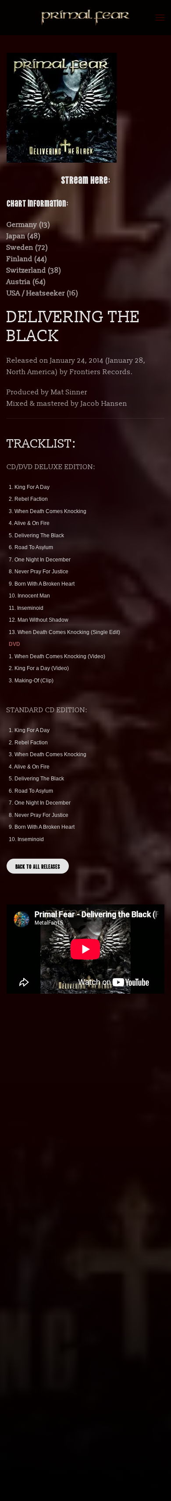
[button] (160, 17)
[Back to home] (85, 17)
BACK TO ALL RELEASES (37, 866)
